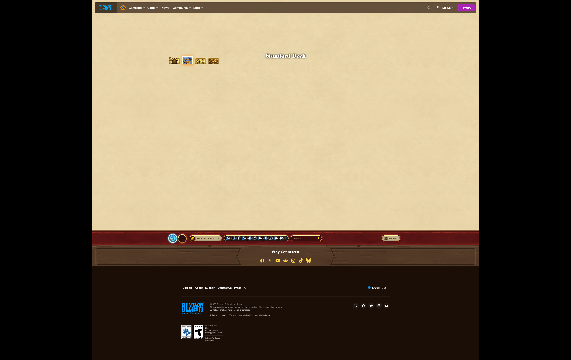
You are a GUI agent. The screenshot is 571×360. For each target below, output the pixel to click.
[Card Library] (174, 60)
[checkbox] (172, 238)
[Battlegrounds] (200, 60)
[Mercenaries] (213, 60)
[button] (205, 238)
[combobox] (204, 238)
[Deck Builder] (187, 59)
